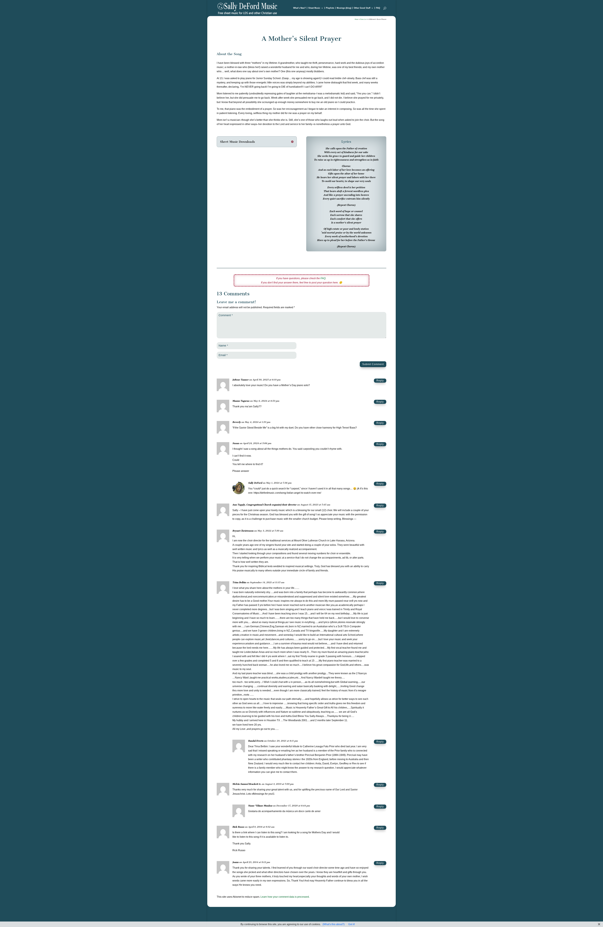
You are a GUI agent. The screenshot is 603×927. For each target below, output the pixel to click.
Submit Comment (373, 364)
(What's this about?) (334, 924)
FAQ (378, 8)
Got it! (351, 924)
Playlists (330, 8)
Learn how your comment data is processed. (285, 896)
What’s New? (299, 8)
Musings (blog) (344, 8)
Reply (380, 380)
